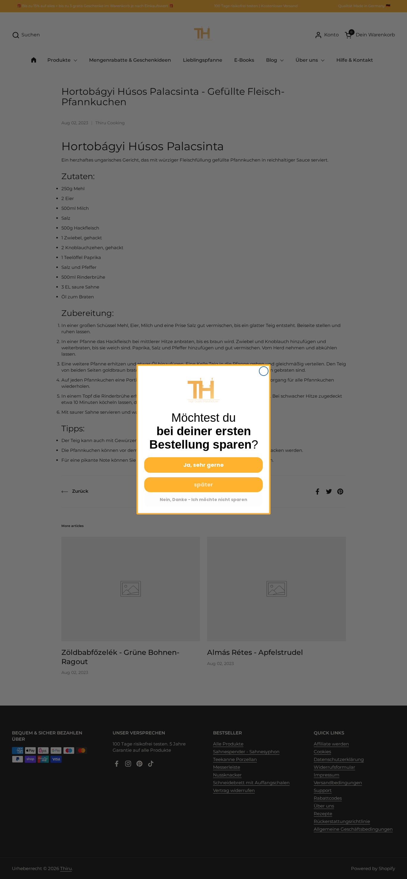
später (203, 485)
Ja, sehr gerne (203, 465)
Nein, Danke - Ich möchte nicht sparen (203, 500)
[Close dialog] (263, 371)
